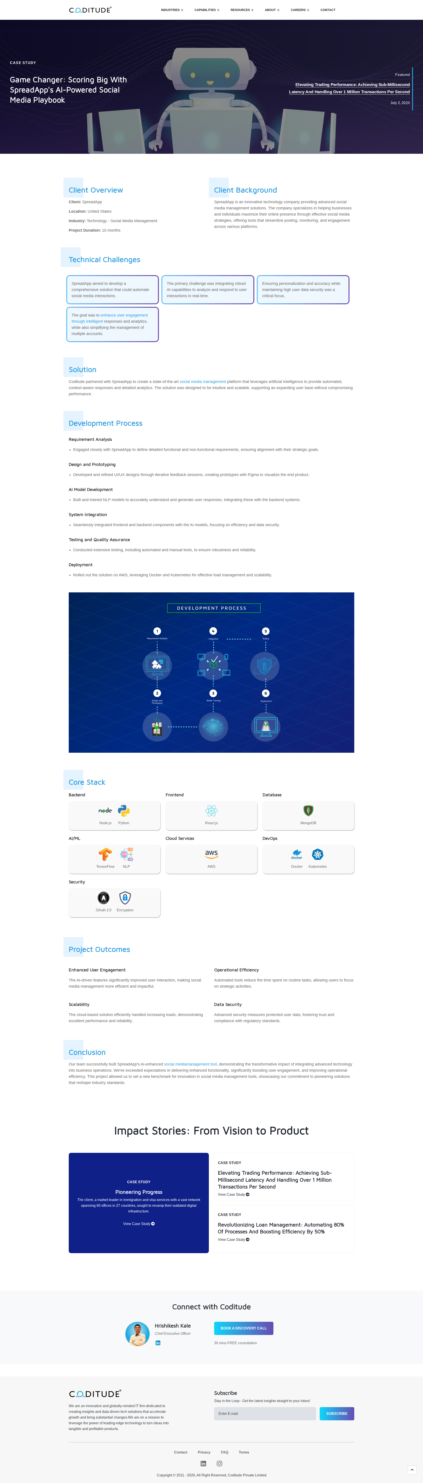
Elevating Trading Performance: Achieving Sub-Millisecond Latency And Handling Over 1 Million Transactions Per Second (349, 88)
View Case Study (137, 1224)
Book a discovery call (244, 1328)
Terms (244, 1452)
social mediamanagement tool (190, 1064)
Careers (298, 10)
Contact (328, 10)
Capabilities (205, 10)
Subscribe (337, 1413)
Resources (240, 10)
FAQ (224, 1452)
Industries (170, 10)
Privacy (204, 1452)
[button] (412, 1470)
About (270, 10)
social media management (203, 381)
